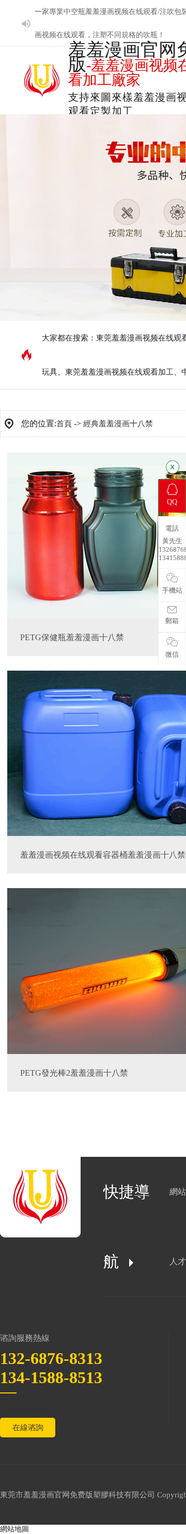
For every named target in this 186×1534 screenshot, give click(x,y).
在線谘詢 (27, 1427)
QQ (172, 502)
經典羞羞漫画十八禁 (118, 424)
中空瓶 (74, 12)
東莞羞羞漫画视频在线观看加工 (119, 372)
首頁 (64, 424)
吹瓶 (150, 35)
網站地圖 (14, 1529)
